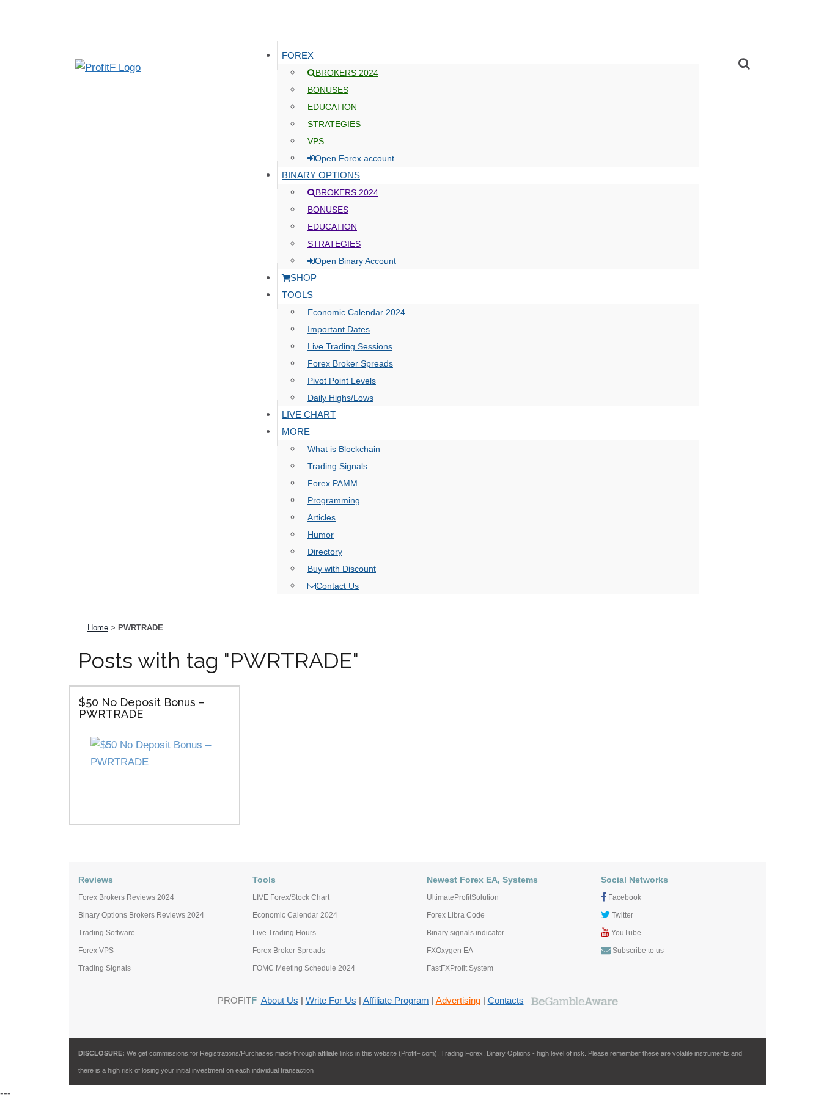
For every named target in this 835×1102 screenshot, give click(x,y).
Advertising (458, 1000)
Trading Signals (104, 968)
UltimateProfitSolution (463, 897)
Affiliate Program (396, 1000)
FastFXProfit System (460, 968)
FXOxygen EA (450, 950)
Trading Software (106, 933)
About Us (279, 1000)
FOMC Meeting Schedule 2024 (303, 968)
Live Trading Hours (284, 933)
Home (97, 627)
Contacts (506, 1000)
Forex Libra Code (456, 915)
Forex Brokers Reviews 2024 (126, 897)
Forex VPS (96, 950)
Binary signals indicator (465, 933)
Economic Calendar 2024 (294, 915)
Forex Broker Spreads (288, 950)
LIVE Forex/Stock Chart (290, 897)
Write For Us (331, 1000)
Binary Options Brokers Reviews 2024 (141, 915)
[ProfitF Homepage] (154, 67)
